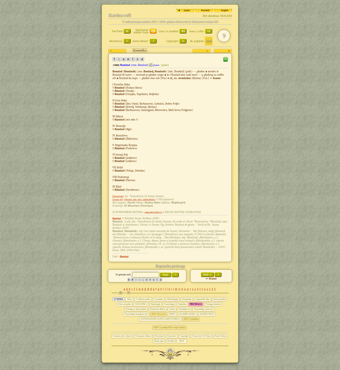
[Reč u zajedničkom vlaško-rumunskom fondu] (151, 65)
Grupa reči (117, 199)
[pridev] (165, 65)
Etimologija (117, 196)
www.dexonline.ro (153, 212)
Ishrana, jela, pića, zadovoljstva (139, 199)
